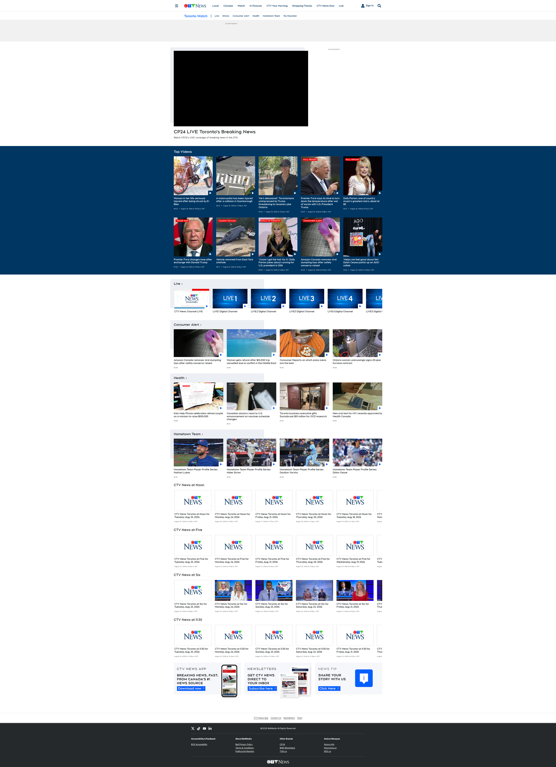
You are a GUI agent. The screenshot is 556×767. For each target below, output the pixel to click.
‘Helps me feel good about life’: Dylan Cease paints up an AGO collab (361, 262)
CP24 (282, 744)
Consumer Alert (241, 16)
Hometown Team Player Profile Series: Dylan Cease (355, 471)
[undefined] (192, 506)
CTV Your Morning (277, 5)
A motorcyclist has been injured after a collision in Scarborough (234, 200)
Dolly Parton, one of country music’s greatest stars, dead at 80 (361, 201)
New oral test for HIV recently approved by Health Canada (357, 415)
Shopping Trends (302, 5)
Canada (228, 5)
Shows (225, 16)
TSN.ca (283, 751)
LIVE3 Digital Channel (301, 311)
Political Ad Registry (244, 751)
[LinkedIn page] (210, 728)
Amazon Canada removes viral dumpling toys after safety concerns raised (319, 262)
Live (341, 5)
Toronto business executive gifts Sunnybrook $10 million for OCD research (303, 415)
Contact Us (276, 718)
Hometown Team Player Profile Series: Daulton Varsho (302, 471)
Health (256, 16)
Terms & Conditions (244, 748)
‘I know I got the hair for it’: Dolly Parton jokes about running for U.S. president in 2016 (277, 262)
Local (215, 5)
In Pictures (256, 5)
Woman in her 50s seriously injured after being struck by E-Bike (192, 201)
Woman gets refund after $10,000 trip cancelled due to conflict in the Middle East (251, 362)
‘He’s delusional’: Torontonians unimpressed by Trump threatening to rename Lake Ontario (276, 203)
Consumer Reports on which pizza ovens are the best (303, 362)
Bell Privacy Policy (244, 744)
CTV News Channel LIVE (188, 311)
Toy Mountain (290, 16)
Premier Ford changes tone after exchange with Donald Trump (193, 261)
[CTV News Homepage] (195, 6)
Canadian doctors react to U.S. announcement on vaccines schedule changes (248, 416)
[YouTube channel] (204, 728)
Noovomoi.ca (330, 748)
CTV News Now (325, 5)
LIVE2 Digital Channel (263, 311)
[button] (376, 301)
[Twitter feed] (193, 728)
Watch (241, 5)
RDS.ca (327, 751)
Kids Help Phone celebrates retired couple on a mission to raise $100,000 (198, 415)
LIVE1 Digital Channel (225, 311)
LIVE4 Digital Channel (340, 311)
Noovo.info (329, 744)
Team (299, 718)
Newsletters (289, 718)
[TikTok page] (198, 728)
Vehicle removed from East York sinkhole (234, 261)
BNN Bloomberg (287, 748)
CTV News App (261, 718)
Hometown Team (271, 16)
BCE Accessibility (199, 744)
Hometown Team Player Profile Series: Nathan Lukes (196, 471)
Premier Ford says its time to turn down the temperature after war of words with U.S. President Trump (320, 203)
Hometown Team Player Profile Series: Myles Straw (249, 471)
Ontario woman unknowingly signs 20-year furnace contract (357, 362)
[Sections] (177, 6)
